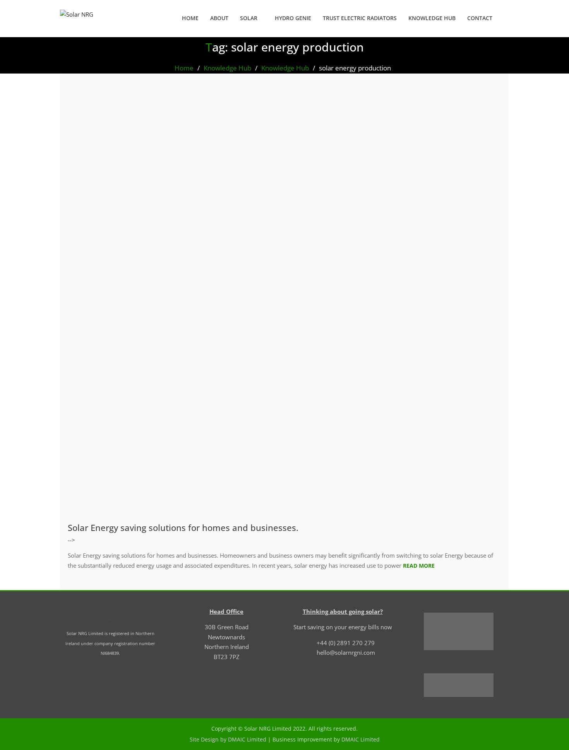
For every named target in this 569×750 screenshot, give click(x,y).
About (219, 18)
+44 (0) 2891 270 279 (346, 643)
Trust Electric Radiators (360, 18)
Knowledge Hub (432, 18)
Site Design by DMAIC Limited (228, 739)
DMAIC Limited (360, 739)
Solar (248, 18)
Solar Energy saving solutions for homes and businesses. (183, 527)
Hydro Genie (293, 18)
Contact (479, 18)
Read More (419, 565)
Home (190, 18)
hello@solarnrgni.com (346, 652)
